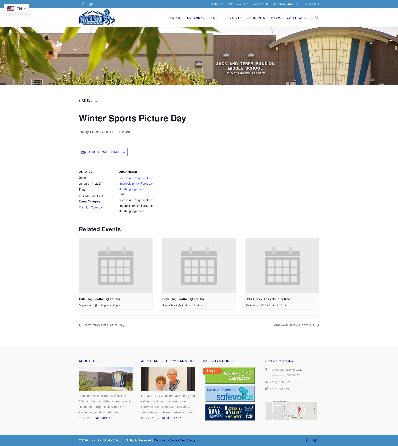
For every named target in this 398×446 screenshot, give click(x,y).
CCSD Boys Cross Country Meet (268, 299)
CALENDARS (296, 17)
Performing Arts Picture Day (103, 325)
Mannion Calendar (91, 207)
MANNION (195, 17)
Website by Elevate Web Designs (176, 440)
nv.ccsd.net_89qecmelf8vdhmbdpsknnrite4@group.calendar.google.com (136, 183)
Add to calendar (104, 152)
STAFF (215, 17)
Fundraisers (311, 4)
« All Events (88, 100)
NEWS (276, 17)
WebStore (217, 4)
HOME (175, 17)
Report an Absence (286, 4)
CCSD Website (238, 4)
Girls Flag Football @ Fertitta (99, 299)
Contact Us (260, 4)
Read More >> (102, 418)
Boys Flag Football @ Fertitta (183, 299)
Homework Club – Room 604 (293, 325)
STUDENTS (256, 17)
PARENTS (234, 17)
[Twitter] (91, 4)
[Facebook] (83, 4)
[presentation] (115, 265)
